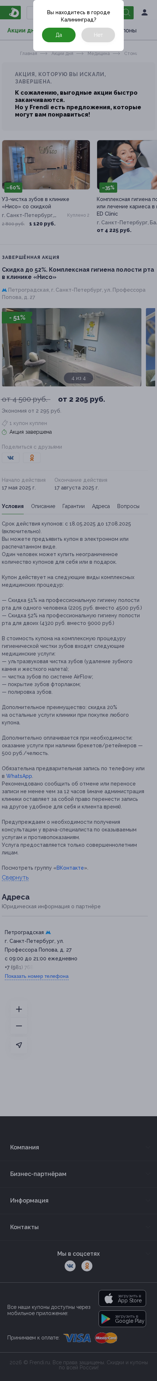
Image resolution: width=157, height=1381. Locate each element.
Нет (98, 35)
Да (58, 35)
